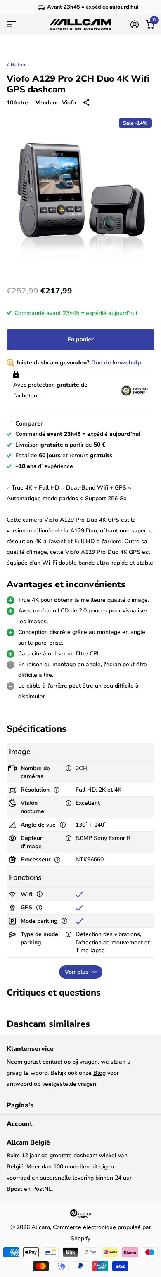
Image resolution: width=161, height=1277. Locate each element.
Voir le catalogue (11, 24)
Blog (99, 1073)
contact (52, 1062)
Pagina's (20, 1105)
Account (19, 1123)
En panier (81, 339)
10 (17, 102)
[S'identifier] (134, 24)
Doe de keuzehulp (116, 363)
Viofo (69, 102)
